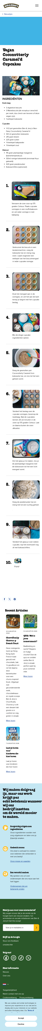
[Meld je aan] (36, 927)
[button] (6, 984)
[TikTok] (21, 958)
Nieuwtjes (8, 14)
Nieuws (6, 972)
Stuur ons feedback (11, 941)
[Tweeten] (9, 599)
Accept (21, 1018)
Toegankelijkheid (10, 990)
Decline (21, 1024)
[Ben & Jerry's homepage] (11, 5)
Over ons (6, 976)
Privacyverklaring (26, 997)
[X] (28, 958)
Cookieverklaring (10, 997)
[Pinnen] (15, 599)
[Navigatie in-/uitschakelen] (37, 5)
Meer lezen (10, 720)
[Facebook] (6, 958)
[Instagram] (13, 958)
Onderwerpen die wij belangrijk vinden (18, 887)
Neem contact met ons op (13, 994)
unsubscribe (8, 945)
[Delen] (4, 599)
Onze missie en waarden (20, 861)
